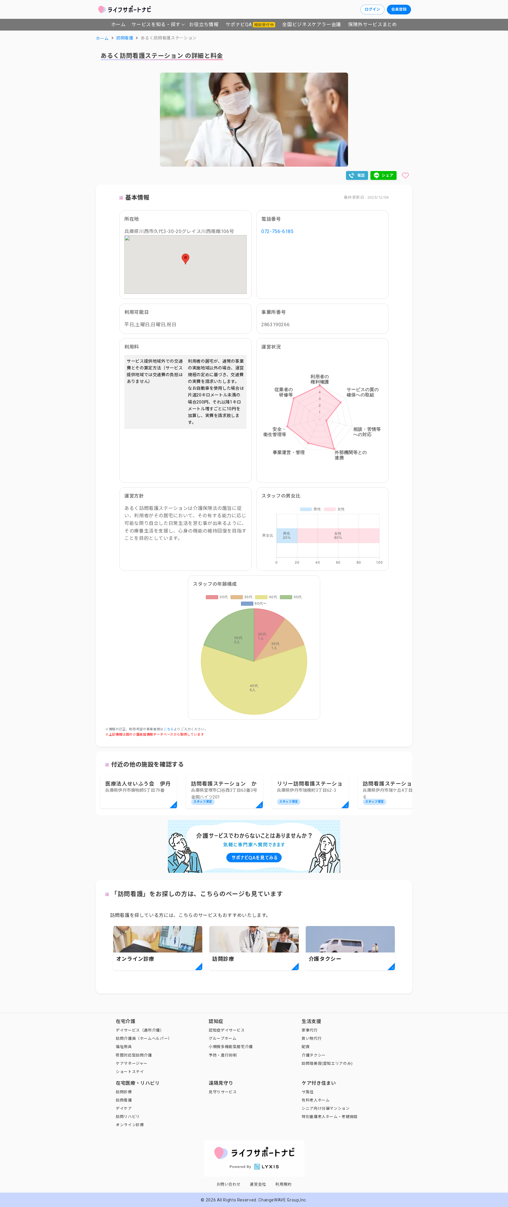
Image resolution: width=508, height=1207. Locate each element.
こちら (168, 729)
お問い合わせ (229, 1184)
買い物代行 (312, 1038)
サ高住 (308, 1092)
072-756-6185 (277, 231)
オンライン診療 (130, 1125)
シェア (388, 175)
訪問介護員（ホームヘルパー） (144, 1038)
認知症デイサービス (227, 1030)
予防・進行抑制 (223, 1055)
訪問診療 (124, 1092)
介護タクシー (314, 1055)
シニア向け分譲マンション (326, 1108)
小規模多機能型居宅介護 (231, 1046)
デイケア (124, 1108)
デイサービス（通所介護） (140, 1030)
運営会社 (258, 1184)
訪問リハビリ (128, 1116)
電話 (361, 175)
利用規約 (283, 1184)
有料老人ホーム (316, 1100)
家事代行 (310, 1030)
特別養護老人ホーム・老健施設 (330, 1116)
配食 (306, 1046)
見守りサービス (223, 1092)
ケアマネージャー (132, 1063)
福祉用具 (124, 1046)
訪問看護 (124, 1100)
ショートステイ (130, 1071)
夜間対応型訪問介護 (134, 1055)
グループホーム (222, 1038)
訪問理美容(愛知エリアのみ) (327, 1063)
